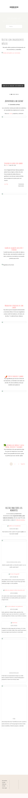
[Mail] (13, 785)
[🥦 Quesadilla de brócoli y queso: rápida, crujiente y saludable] (14, 416)
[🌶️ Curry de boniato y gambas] (14, 347)
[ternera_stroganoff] (14, 574)
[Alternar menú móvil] (25, 9)
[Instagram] (14, 780)
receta (10, 114)
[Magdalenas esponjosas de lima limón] (14, 284)
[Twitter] (14, 783)
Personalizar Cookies (4, 781)
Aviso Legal (4, 788)
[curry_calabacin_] (14, 606)
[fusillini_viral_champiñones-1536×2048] (14, 526)
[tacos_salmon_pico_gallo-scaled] (14, 638)
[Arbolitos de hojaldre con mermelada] (14, 74)
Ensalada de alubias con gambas (13, 163)
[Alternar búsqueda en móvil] (23, 9)
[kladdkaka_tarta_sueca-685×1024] (14, 540)
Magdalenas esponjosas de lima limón (14, 306)
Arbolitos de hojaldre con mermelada (13, 86)
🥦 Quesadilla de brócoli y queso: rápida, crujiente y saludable (14, 446)
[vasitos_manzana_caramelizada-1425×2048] (14, 686)
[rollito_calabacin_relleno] (14, 590)
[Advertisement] (14, 489)
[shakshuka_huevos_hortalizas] (14, 623)
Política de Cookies (4, 785)
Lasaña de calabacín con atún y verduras (14, 249)
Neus (7, 165)
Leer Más (6, 184)
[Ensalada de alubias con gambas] (14, 138)
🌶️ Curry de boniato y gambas (14, 376)
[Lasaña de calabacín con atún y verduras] (14, 219)
